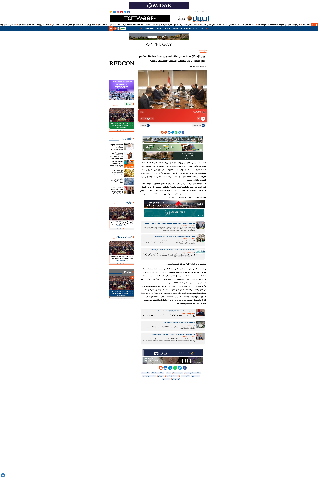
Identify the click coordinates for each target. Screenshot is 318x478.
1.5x (145, 119)
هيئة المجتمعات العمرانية (158, 373)
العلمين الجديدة (185, 376)
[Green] (122, 28)
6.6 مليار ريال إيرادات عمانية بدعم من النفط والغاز (61, 24)
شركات (195, 28)
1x (148, 119)
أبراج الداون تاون (175, 379)
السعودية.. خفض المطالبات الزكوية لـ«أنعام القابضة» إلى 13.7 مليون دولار (147, 24)
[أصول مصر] (201, 18)
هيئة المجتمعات (145, 373)
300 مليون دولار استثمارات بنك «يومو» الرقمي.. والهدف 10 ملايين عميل (100, 24)
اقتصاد (159, 28)
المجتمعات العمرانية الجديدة (172, 376)
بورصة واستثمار (177, 28)
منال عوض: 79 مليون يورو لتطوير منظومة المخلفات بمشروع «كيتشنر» (22, 24)
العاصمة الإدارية (149, 28)
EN (115, 28)
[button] (124, 130)
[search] (111, 28)
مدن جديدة (187, 28)
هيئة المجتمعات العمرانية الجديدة (192, 373)
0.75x (152, 119)
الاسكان (168, 373)
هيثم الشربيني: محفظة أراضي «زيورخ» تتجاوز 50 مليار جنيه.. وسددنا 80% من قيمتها (198, 24)
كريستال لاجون (166, 379)
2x (141, 119)
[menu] (141, 28)
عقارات (201, 28)
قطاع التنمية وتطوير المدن (149, 376)
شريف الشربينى (195, 376)
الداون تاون (160, 376)
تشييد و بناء (166, 28)
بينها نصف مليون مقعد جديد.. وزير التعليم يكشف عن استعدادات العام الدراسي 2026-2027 (254, 24)
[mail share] (165, 132)
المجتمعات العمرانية (177, 373)
